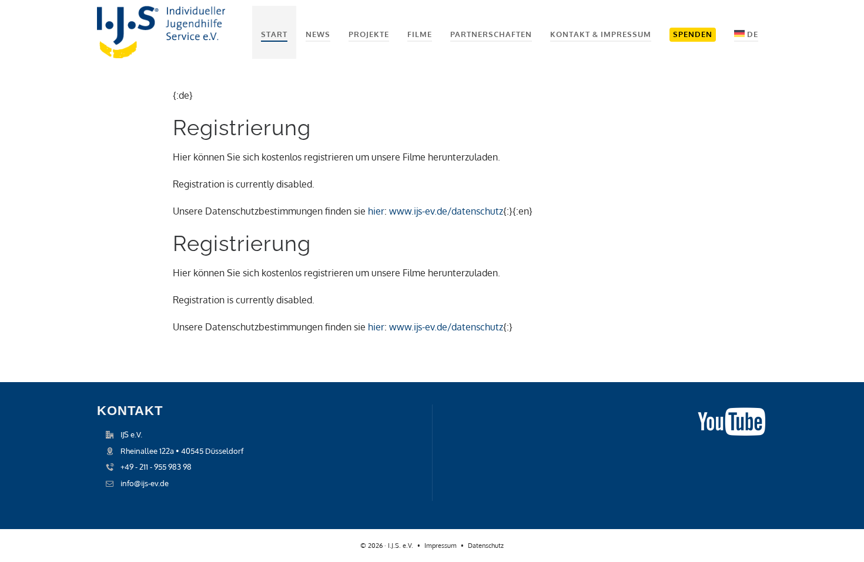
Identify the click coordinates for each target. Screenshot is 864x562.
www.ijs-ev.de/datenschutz (446, 211)
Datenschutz (486, 545)
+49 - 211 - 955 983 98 (156, 466)
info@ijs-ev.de (144, 483)
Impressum (440, 545)
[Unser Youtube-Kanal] (731, 412)
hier (376, 211)
